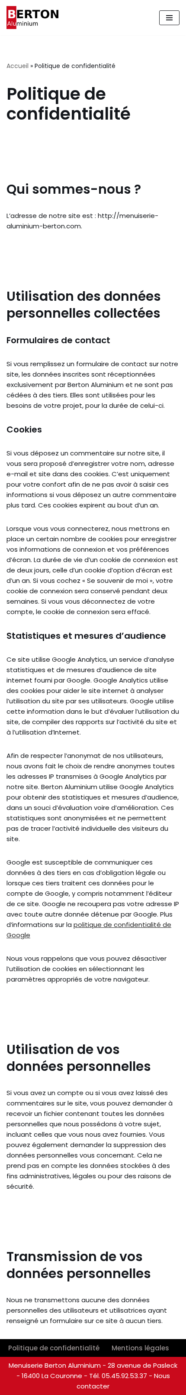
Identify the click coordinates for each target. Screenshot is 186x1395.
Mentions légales (140, 1348)
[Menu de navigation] (169, 17)
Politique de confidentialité (53, 1348)
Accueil (17, 66)
